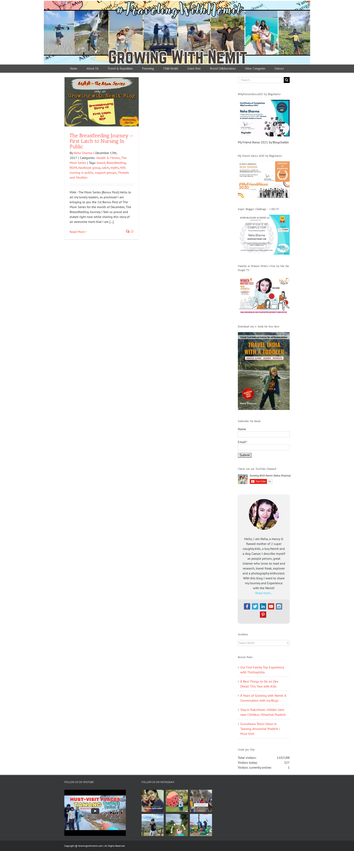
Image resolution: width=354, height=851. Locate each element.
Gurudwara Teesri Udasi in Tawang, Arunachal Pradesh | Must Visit (260, 729)
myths (114, 168)
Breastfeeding (116, 163)
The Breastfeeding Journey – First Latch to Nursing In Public (101, 141)
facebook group (89, 168)
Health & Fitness (108, 158)
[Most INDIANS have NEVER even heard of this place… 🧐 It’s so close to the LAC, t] (201, 801)
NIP (122, 168)
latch (105, 168)
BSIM (73, 168)
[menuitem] (74, 69)
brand (101, 163)
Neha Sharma (83, 153)
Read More (77, 232)
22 (131, 231)
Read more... (263, 593)
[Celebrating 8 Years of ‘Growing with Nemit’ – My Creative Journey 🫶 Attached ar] (153, 801)
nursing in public (81, 172)
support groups (105, 172)
